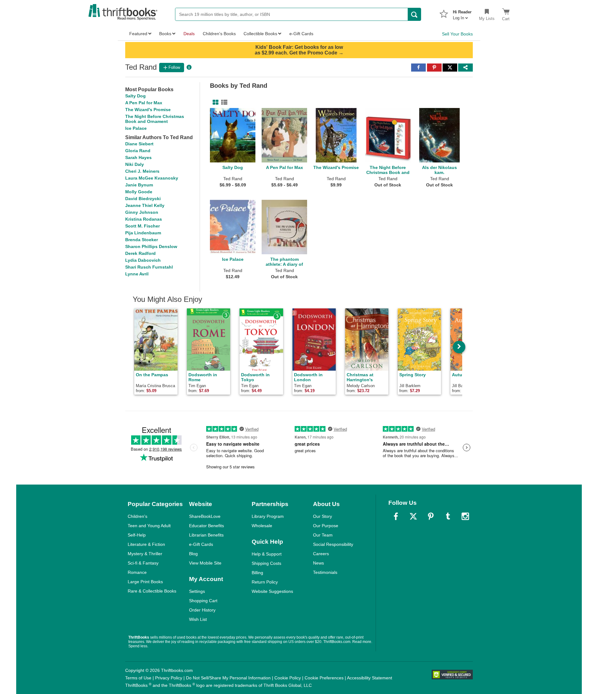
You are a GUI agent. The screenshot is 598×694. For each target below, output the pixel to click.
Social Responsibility (333, 544)
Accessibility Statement (369, 677)
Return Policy (265, 581)
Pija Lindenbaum (143, 232)
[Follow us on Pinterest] (430, 516)
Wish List (198, 619)
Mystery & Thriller (145, 553)
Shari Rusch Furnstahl (149, 267)
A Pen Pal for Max (143, 102)
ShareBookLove (205, 516)
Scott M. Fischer (142, 225)
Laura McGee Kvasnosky (151, 178)
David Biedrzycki (143, 198)
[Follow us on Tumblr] (447, 516)
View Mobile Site (205, 562)
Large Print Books (145, 581)
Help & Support (267, 553)
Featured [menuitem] (138, 33)
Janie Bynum (139, 184)
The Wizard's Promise (148, 109)
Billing (257, 572)
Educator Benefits (206, 525)
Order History (202, 609)
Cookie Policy (287, 677)
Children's (137, 516)
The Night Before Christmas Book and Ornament (154, 119)
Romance (137, 572)
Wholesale (262, 525)
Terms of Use (138, 677)
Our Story (322, 516)
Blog (193, 553)
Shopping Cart (203, 600)
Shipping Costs (266, 563)
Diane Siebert (139, 143)
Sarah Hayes (138, 157)
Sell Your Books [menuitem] (457, 33)
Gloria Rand (137, 150)
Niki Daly (134, 164)
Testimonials (325, 572)
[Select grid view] (214, 102)
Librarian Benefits (206, 534)
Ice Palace (136, 128)
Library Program (268, 516)
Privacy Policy (168, 677)
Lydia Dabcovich (143, 260)
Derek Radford (140, 253)
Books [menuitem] (165, 33)
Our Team (323, 534)
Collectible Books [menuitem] (260, 33)
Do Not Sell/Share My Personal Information (228, 677)
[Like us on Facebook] (395, 516)
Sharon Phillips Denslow (151, 246)
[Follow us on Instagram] (465, 516)
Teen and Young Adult (149, 525)
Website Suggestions (272, 591)
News (318, 562)
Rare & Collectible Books (152, 590)
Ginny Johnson (141, 212)
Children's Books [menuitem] (219, 33)
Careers (321, 553)
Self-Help (137, 534)
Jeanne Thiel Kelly (144, 205)
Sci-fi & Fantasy (143, 562)
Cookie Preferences (324, 677)
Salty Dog (135, 95)
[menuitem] (462, 13)
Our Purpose (325, 525)
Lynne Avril (137, 273)
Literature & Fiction (146, 544)
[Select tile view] (223, 102)
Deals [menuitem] (189, 33)
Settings (197, 591)
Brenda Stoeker (141, 239)
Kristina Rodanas (143, 219)
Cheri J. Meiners (142, 171)
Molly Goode (138, 191)
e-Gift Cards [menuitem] (301, 33)
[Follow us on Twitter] (413, 516)
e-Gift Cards (201, 544)
